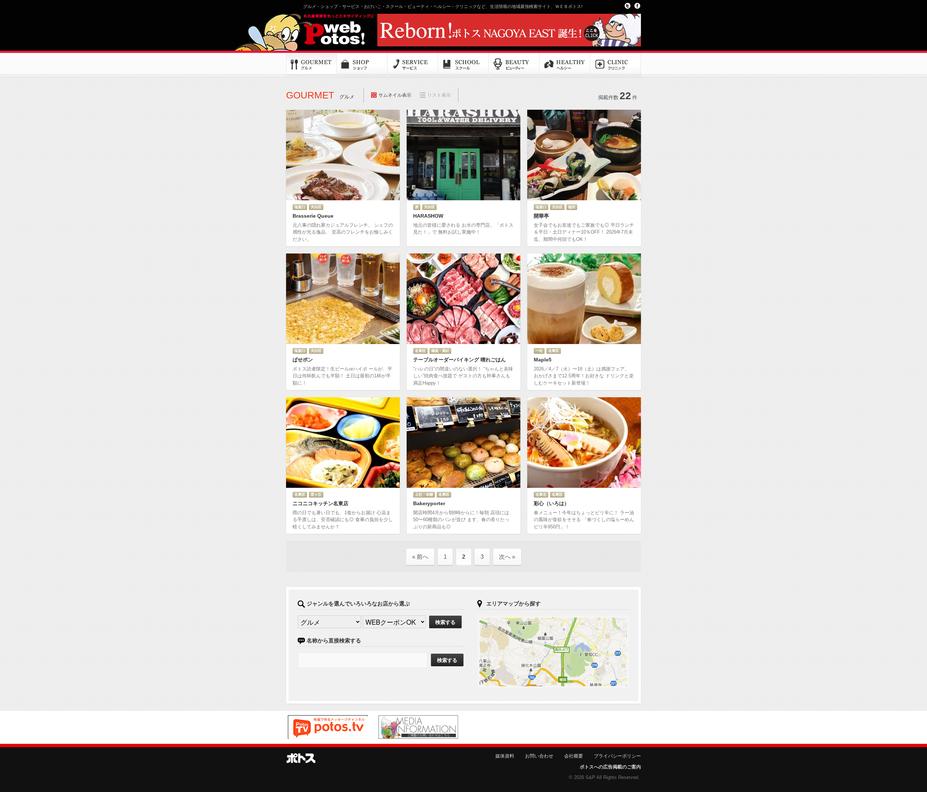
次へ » (507, 557)
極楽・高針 (440, 351)
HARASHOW (428, 216)
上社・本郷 (424, 494)
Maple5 (542, 360)
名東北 (541, 494)
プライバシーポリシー (617, 756)
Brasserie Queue (313, 216)
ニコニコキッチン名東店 (320, 503)
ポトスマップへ (553, 652)
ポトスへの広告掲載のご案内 (610, 767)
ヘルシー (565, 65)
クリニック (615, 65)
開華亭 (541, 216)
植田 (571, 207)
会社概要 (573, 756)
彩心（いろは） (551, 503)
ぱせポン (303, 360)
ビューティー (514, 65)
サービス (412, 65)
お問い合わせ (539, 756)
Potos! (329, 30)
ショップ (362, 65)
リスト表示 (439, 95)
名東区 (420, 351)
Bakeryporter (429, 503)
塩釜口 (299, 207)
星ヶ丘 (316, 494)
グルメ (311, 65)
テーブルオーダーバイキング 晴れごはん (459, 360)
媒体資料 (504, 756)
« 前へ (420, 557)
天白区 (316, 207)
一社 (539, 351)
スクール (463, 65)
